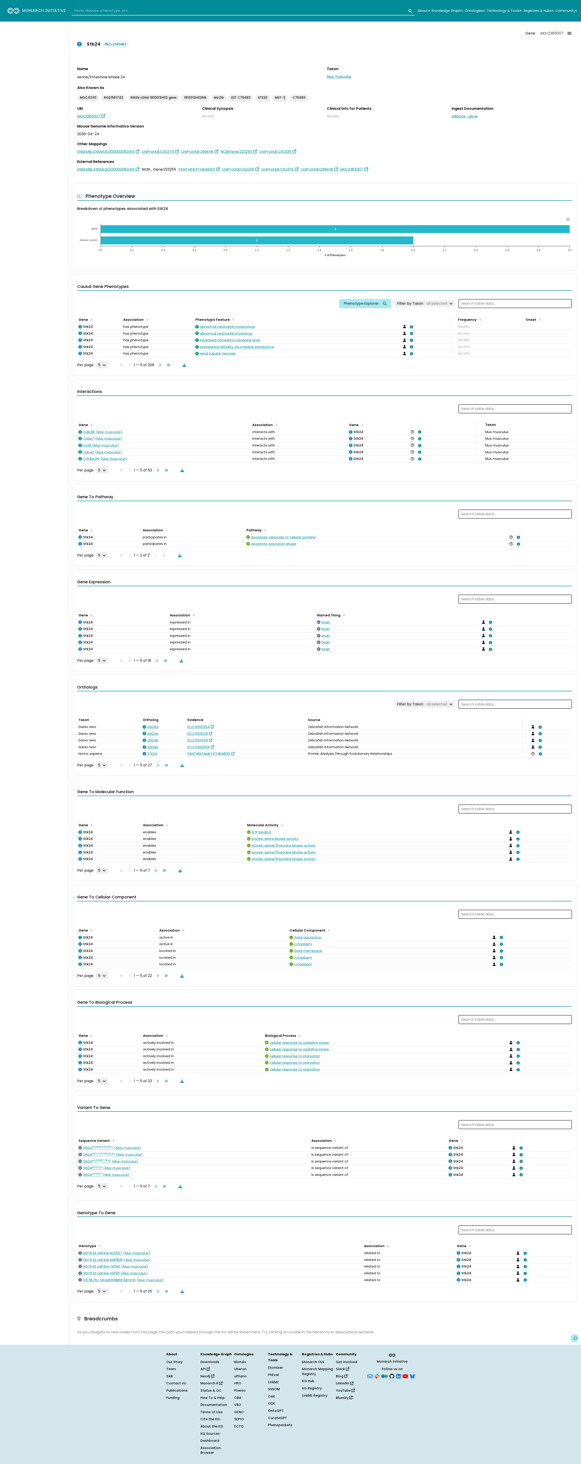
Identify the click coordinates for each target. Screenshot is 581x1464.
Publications (176, 1390)
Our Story (174, 1362)
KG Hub (308, 1381)
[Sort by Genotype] (99, 1245)
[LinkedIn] (398, 1375)
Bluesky (342, 1397)
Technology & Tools (504, 11)
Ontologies (475, 11)
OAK (271, 1396)
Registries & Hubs (539, 11)
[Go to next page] (159, 365)
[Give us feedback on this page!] (575, 1338)
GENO (239, 1412)
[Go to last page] (167, 365)
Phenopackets (280, 1425)
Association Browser (210, 1450)
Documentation (213, 1405)
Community (566, 11)
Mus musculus (339, 76)
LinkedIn (343, 1383)
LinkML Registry (314, 1395)
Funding (173, 1397)
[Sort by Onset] (539, 319)
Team (171, 1369)
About (424, 11)
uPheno (240, 1376)
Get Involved (346, 1362)
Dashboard (209, 1440)
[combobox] (243, 10)
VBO (237, 1405)
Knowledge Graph (447, 11)
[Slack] (376, 1375)
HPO (237, 1383)
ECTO (239, 1426)
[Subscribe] (369, 1375)
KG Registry (312, 1388)
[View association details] (411, 327)
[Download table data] (183, 365)
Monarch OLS (313, 1362)
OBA (237, 1397)
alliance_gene (465, 116)
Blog (340, 1376)
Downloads (209, 1362)
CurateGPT (277, 1418)
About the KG (211, 1426)
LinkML (273, 1382)
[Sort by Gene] (91, 319)
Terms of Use (211, 1412)
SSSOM (274, 1389)
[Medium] (384, 1375)
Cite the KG (210, 1419)
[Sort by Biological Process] (299, 1035)
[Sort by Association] (146, 319)
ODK (271, 1403)
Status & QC (211, 1390)
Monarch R (209, 1383)
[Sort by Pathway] (264, 529)
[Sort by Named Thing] (343, 615)
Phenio (240, 1390)
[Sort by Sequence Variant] (112, 1140)
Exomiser (275, 1367)
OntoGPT (275, 1410)
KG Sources (210, 1433)
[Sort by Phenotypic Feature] (232, 319)
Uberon (240, 1369)
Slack (341, 1369)
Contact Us (176, 1383)
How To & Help (212, 1397)
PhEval (273, 1375)
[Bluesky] (412, 1375)
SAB (169, 1376)
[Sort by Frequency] (479, 319)
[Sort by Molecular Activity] (281, 824)
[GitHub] (391, 1375)
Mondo (240, 1362)
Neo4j (205, 1376)
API (203, 1369)
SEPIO (239, 1419)
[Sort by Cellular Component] (328, 930)
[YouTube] (405, 1375)
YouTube (344, 1390)
